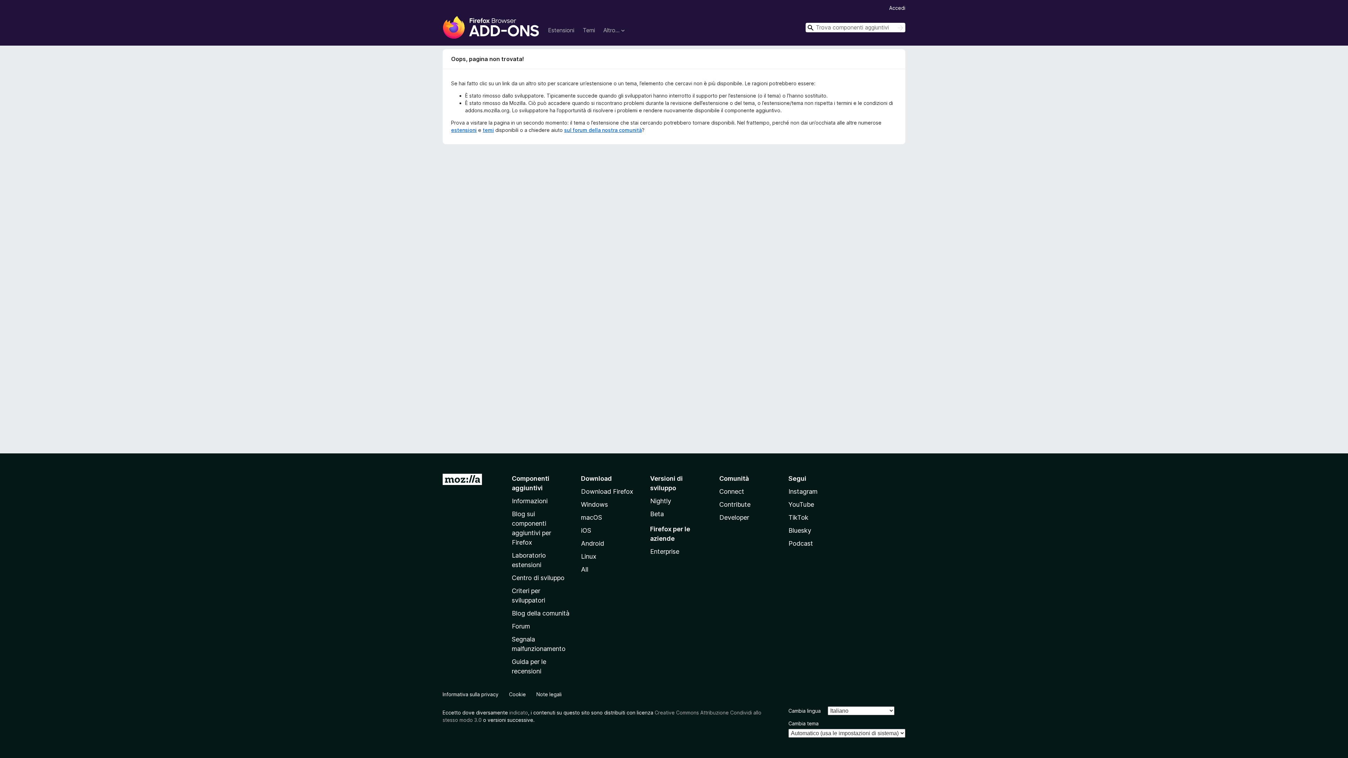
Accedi (897, 8)
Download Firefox (607, 491)
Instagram (803, 491)
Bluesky (799, 530)
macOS (591, 517)
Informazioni (530, 501)
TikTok (798, 517)
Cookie (517, 694)
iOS (586, 530)
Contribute (735, 504)
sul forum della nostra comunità (603, 130)
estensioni (464, 130)
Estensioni (561, 30)
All (584, 569)
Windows (594, 504)
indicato (518, 713)
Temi (589, 30)
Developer (734, 517)
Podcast (800, 543)
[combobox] (855, 27)
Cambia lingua (804, 711)
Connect (731, 491)
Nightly (660, 501)
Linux (588, 556)
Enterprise (664, 551)
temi (488, 130)
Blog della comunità (540, 613)
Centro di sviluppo (538, 577)
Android (592, 543)
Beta (657, 514)
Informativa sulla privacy (470, 694)
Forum (521, 626)
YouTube (801, 504)
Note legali (549, 694)
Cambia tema (803, 723)
